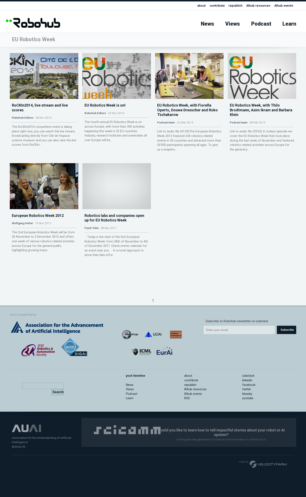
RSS (187, 398)
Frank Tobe (92, 228)
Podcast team (166, 122)
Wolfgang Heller (22, 223)
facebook (248, 385)
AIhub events (283, 5)
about (201, 5)
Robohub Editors (23, 117)
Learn (289, 24)
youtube (247, 398)
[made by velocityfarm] (263, 464)
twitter (246, 389)
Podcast (261, 24)
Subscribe (287, 329)
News (207, 24)
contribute (217, 5)
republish (236, 5)
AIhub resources (258, 5)
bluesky (247, 394)
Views (232, 24)
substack (248, 376)
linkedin (247, 380)
